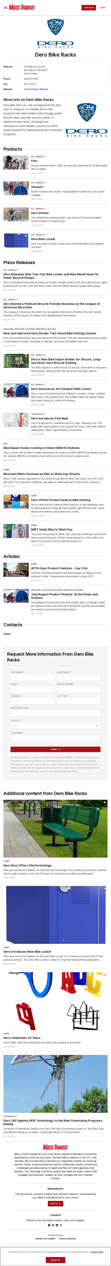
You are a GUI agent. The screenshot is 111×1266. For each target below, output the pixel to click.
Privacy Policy (96, 1252)
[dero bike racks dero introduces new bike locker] (55, 915)
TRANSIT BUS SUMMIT (45, 1239)
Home (6, 470)
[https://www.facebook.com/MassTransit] (49, 1225)
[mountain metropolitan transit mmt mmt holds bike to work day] (16, 531)
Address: (8, 66)
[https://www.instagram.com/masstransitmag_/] (53, 1225)
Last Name (64, 672)
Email (14, 684)
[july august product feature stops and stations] (16, 596)
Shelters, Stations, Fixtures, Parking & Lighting (29, 329)
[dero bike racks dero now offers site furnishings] (55, 829)
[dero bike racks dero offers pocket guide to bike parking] (16, 501)
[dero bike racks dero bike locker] (16, 240)
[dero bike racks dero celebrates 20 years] (55, 1001)
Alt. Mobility (38, 157)
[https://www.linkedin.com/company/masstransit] (57, 1225)
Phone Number (65, 684)
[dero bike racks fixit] (16, 162)
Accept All (55, 1260)
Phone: (7, 79)
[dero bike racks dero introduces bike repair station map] (16, 420)
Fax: (5, 84)
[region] (55, 1256)
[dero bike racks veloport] (16, 188)
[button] (5, 7)
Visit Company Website (36, 89)
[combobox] (55, 725)
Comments (16, 732)
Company (16, 695)
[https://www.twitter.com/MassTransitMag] (60, 1225)
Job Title (63, 695)
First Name (18, 672)
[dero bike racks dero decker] (16, 214)
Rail (5, 444)
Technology (38, 414)
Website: (8, 89)
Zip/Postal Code (19, 707)
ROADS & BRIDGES (67, 1239)
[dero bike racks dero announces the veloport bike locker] (16, 390)
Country (16, 720)
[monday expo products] (16, 570)
